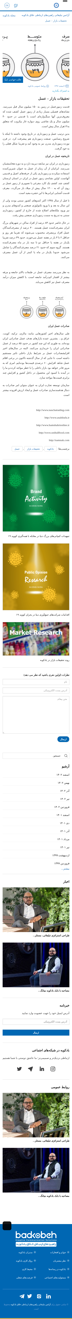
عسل (17, 449)
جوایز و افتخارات (58, 1252)
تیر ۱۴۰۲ (64, 799)
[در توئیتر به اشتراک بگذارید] (40, 89)
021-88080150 (15, 5)
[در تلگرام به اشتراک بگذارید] (30, 89)
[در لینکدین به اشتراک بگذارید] (35, 89)
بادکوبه (50, 449)
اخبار (66, 881)
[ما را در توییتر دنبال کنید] (29, 1296)
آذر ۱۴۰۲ (64, 790)
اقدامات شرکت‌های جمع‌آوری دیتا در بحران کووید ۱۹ (42, 614)
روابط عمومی (60, 1087)
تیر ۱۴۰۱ (64, 847)
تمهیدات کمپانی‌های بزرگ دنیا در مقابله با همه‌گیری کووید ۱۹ (38, 536)
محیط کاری (27, 1269)
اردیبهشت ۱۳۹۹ (60, 855)
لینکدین (41, 1068)
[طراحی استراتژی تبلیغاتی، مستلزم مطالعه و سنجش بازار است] (36, 909)
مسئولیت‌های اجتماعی (55, 1277)
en (7, 5)
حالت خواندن (15, 79)
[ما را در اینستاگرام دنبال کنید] (38, 1296)
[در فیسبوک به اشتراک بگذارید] (46, 89)
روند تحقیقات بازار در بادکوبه (54, 660)
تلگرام (30, 1068)
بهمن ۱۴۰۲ (63, 782)
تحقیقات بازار (33, 449)
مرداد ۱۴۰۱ (63, 839)
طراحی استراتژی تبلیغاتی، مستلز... (51, 935)
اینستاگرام (52, 1068)
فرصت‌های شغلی (24, 1277)
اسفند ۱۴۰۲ (62, 774)
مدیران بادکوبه (26, 1252)
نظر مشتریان (59, 1260)
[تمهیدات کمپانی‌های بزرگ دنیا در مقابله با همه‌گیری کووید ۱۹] (36, 498)
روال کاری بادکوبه (24, 1260)
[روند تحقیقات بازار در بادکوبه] (36, 639)
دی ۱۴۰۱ (64, 823)
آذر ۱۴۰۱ (64, 831)
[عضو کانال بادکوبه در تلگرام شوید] (21, 1296)
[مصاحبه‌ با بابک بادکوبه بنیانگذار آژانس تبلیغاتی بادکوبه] (36, 965)
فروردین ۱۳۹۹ (61, 863)
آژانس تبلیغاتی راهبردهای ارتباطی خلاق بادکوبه (31, 1304)
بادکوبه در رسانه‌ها (57, 1269)
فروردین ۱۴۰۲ (61, 807)
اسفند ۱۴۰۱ (62, 815)
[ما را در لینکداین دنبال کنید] (48, 1296)
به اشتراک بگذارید (60, 91)
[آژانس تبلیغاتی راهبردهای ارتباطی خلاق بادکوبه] (56, 5)
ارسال (63, 739)
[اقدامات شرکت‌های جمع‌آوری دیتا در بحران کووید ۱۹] (36, 576)
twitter (19, 1068)
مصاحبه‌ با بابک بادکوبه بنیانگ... (53, 990)
